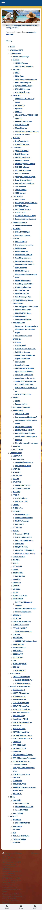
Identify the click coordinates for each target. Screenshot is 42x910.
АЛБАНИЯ (16, 469)
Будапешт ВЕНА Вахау (23, 86)
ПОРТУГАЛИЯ (18, 599)
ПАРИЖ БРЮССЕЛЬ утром (23, 755)
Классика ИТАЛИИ (22, 534)
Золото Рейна (20, 186)
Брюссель (19, 108)
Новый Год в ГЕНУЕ (20, 719)
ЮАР (14, 660)
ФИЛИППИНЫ (18, 644)
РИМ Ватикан (20, 248)
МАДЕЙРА (16, 579)
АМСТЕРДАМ (20, 199)
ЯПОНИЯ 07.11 (20, 670)
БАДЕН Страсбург (22, 154)
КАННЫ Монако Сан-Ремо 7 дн (26, 389)
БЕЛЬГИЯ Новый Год (21, 706)
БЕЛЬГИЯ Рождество (21, 703)
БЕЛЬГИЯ (16, 95)
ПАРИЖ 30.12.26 (19, 748)
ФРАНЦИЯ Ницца (19, 647)
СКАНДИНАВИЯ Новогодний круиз (24, 769)
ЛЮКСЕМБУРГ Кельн (23, 313)
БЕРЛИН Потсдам (22, 160)
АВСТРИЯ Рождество (21, 693)
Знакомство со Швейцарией (26, 417)
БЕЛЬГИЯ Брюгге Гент (23, 121)
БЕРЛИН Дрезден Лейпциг (25, 164)
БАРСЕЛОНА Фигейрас (24, 518)
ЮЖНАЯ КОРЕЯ (18, 556)
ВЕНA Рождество (19, 696)
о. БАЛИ (16, 479)
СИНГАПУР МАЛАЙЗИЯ (22, 621)
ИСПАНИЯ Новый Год (21, 732)
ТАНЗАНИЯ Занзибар (21, 625)
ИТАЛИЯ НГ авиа (19, 729)
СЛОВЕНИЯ (17, 339)
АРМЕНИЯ (16, 472)
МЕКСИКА (16, 589)
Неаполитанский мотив (24, 540)
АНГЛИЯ (16, 60)
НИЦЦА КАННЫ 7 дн (23, 394)
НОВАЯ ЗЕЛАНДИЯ (20, 595)
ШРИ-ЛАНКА (18, 651)
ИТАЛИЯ (16, 238)
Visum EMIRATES (21, 810)
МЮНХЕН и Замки (22, 167)
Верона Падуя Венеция (24, 261)
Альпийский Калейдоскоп (25, 433)
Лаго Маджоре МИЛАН (24, 284)
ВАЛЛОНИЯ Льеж (22, 125)
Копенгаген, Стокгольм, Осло (26, 326)
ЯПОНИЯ (16, 667)
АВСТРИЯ (16, 69)
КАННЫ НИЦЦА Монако (24, 368)
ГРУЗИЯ (16, 505)
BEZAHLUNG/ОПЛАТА (21, 836)
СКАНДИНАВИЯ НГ (20, 764)
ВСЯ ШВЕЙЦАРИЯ (22, 414)
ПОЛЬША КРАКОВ (19, 316)
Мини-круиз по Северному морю (25, 331)
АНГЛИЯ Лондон (21, 63)
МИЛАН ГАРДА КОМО (23, 537)
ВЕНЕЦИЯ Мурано (22, 271)
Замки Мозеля (20, 190)
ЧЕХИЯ (15, 397)
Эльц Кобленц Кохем (23, 180)
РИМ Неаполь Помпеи (23, 255)
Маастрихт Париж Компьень (26, 203)
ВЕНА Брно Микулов (23, 82)
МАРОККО (17, 582)
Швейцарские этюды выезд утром (26, 422)
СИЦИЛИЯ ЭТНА (21, 547)
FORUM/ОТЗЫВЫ (19, 839)
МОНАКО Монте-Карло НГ (23, 738)
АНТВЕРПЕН (20, 105)
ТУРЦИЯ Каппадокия (23, 631)
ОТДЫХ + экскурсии (22, 683)
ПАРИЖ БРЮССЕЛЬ (22, 134)
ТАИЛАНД (16, 634)
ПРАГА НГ (16, 777)
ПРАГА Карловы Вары (21, 774)
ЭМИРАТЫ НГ (18, 790)
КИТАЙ (15, 569)
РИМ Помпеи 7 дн (22, 293)
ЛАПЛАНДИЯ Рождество (22, 735)
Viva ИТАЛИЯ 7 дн (22, 290)
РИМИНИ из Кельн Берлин (25, 553)
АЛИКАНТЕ (19, 524)
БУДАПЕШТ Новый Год (21, 709)
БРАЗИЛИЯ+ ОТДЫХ (23, 485)
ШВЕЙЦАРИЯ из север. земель (24, 787)
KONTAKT (14, 816)
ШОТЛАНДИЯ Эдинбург (24, 66)
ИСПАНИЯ (16, 229)
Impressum (17, 820)
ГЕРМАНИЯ (17, 147)
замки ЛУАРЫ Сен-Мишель (25, 381)
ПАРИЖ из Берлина (22, 352)
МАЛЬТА (16, 586)
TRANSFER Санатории (21, 677)
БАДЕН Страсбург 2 (22, 157)
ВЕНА (17, 73)
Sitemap (19, 853)
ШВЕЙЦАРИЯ (18, 410)
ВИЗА (12, 797)
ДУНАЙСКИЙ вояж (22, 89)
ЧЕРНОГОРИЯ (18, 657)
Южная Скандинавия (23, 225)
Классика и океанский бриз (25, 608)
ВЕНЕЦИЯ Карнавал (23, 280)
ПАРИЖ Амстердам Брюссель (26, 131)
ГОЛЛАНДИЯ (18, 196)
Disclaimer (17, 829)
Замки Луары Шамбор (24, 375)
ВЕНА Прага (19, 76)
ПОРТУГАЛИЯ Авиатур (21, 761)
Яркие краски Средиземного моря (26, 275)
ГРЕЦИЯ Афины (21, 498)
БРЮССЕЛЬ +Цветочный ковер (24, 100)
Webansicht (35, 853)
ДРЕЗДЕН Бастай (21, 151)
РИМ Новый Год (19, 716)
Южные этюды (21, 242)
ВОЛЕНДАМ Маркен (23, 209)
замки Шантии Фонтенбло (25, 378)
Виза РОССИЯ (18, 813)
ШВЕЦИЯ (16, 446)
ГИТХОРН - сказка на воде (25, 216)
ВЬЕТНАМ (16, 492)
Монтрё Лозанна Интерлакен (26, 443)
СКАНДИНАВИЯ (19, 323)
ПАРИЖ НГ (17, 751)
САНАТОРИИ (15, 673)
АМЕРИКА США (18, 459)
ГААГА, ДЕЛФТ (20, 212)
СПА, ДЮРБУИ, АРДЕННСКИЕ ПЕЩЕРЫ (26, 116)
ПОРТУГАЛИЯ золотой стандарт (23, 603)
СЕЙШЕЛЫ (17, 615)
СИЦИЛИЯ (17, 618)
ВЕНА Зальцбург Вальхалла (26, 79)
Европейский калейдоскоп (25, 219)
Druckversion (9, 853)
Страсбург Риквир (22, 365)
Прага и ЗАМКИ (21, 404)
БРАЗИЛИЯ (17, 482)
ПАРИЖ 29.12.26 (19, 745)
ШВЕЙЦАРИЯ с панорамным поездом (26, 438)
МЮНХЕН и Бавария (23, 170)
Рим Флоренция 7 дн (23, 297)
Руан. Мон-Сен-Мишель (24, 371)
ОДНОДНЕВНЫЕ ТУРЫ (23, 680)
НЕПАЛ (15, 592)
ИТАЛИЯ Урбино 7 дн (23, 287)
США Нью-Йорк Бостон (24, 462)
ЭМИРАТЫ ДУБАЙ (19, 664)
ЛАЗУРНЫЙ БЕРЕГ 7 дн (24, 384)
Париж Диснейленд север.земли (22, 360)
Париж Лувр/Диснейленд (25, 355)
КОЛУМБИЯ (17, 566)
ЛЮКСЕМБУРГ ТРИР (23, 310)
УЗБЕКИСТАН (18, 638)
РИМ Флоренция (21, 251)
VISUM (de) (17, 800)
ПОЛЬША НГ (17, 781)
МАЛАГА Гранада (22, 521)
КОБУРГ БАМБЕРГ (22, 173)
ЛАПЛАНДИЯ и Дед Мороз (23, 300)
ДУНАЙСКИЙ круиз (22, 92)
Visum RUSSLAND (22, 803)
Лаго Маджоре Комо (23, 258)
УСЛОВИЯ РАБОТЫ (22, 823)
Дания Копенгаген (20, 222)
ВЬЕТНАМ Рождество (21, 712)
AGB (14, 832)
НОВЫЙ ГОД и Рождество (20, 686)
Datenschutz (17, 826)
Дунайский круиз (21, 141)
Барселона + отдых (22, 235)
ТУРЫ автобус (15, 53)
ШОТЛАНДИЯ (18, 449)
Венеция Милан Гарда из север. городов (24, 266)
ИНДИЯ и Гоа (18, 508)
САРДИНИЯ (19, 543)
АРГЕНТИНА (17, 475)
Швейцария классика (23, 427)
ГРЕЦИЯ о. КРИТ (21, 501)
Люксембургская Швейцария (26, 306)
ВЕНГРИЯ (16, 138)
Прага (17, 401)
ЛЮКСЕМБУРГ (18, 303)
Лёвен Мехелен (21, 128)
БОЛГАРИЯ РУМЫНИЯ (21, 488)
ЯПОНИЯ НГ (17, 794)
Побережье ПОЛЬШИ (23, 319)
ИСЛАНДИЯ (17, 527)
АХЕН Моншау (20, 193)
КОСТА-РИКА (18, 573)
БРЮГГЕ (18, 112)
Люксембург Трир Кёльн (24, 183)
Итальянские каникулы (24, 245)
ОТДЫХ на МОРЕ (16, 50)
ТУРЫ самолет (16, 453)
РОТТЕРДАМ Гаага (22, 206)
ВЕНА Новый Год (19, 699)
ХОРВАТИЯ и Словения (21, 407)
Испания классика (22, 514)
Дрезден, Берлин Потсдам (25, 177)
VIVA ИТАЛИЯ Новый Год (22, 722)
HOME (12, 47)
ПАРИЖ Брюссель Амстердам (24, 758)
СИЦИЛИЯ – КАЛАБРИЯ (24, 550)
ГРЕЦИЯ (16, 495)
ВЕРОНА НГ (17, 725)
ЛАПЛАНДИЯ (20, 576)
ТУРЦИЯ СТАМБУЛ (20, 628)
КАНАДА (16, 560)
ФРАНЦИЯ (17, 342)
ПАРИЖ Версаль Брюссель (25, 349)
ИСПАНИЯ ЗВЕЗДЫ (22, 232)
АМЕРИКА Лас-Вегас (23, 466)
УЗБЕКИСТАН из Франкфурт (26, 641)
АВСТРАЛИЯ (17, 456)
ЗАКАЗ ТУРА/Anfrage (21, 56)
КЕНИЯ (15, 563)
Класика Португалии (23, 612)
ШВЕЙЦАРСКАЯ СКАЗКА (24, 430)
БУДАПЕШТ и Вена (22, 144)
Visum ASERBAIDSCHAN (24, 807)
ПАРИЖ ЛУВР (20, 345)
